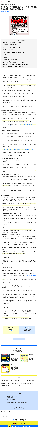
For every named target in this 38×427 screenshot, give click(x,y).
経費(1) (27, 380)
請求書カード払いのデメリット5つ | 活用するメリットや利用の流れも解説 (14, 367)
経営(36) (34, 383)
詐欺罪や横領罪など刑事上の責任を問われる (11, 56)
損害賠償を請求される (7, 57)
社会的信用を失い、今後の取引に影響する (11, 59)
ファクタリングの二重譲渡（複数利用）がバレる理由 (11, 42)
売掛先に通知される (7, 54)
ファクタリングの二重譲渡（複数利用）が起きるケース (11, 47)
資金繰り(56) (18, 383)
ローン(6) (18, 385)
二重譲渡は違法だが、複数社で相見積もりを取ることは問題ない (13, 62)
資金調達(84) (3, 383)
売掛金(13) (24, 383)
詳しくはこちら (19, 407)
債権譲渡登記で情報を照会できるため (10, 44)
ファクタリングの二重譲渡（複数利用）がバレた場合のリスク (13, 52)
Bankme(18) (14, 382)
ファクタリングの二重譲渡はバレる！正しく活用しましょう (12, 66)
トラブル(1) (22, 380)
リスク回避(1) (3, 382)
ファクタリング (3, 11)
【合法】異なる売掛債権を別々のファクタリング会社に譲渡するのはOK (14, 61)
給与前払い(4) (16, 380)
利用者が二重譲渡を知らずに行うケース (10, 51)
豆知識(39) (3, 385)
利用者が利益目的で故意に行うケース (10, 49)
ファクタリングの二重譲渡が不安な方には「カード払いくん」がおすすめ (15, 64)
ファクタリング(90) (27, 382)
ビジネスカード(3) (4, 380)
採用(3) (11, 380)
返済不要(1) (32, 380)
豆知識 (8, 11)
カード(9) (13, 385)
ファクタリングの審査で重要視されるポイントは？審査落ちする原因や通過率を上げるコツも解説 (14, 358)
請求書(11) (29, 383)
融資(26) (34, 382)
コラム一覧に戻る (19, 339)
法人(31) (8, 385)
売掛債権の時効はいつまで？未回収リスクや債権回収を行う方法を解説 (32, 357)
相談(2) (9, 382)
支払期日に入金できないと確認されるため (11, 45)
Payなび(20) (20, 382)
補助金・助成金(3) (11, 383)
